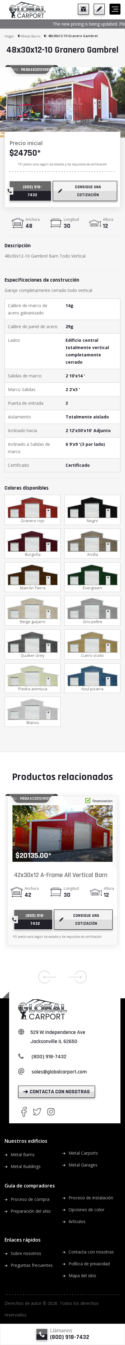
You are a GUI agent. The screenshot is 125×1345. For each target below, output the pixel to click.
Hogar (9, 36)
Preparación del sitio (31, 1211)
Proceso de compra (30, 1199)
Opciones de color (86, 1209)
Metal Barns (30, 36)
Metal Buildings (26, 1166)
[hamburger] (115, 9)
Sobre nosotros (26, 1253)
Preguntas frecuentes (32, 1265)
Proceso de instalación (91, 1198)
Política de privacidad (89, 1264)
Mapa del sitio (82, 1275)
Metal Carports (83, 1153)
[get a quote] (99, 9)
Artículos (77, 1221)
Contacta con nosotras (91, 1252)
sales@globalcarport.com (59, 1071)
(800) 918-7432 (49, 1056)
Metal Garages (83, 1165)
